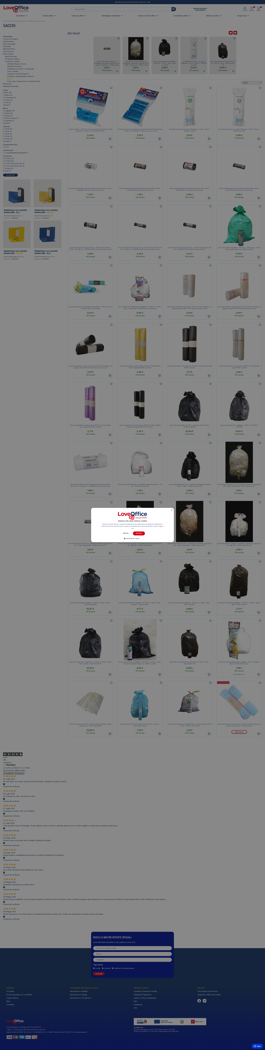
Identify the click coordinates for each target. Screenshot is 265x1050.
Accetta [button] (139, 533)
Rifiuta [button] (125, 533)
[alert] (132, 525)
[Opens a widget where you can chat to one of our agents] (257, 1046)
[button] (132, 539)
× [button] (171, 510)
